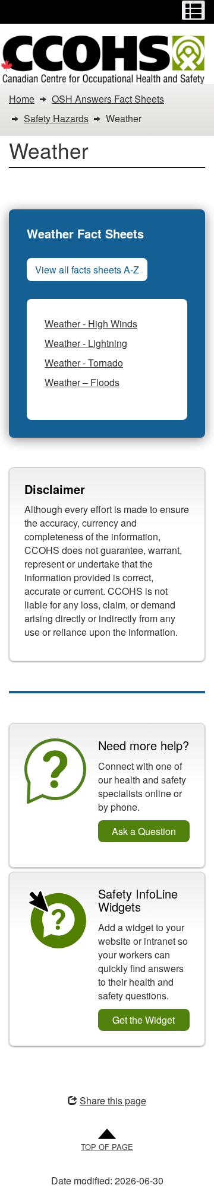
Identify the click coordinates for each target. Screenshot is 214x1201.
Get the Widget (143, 1020)
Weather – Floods (82, 382)
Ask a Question (144, 831)
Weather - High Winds (91, 323)
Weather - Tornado (84, 362)
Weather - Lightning (86, 343)
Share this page (113, 1100)
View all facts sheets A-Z (87, 269)
